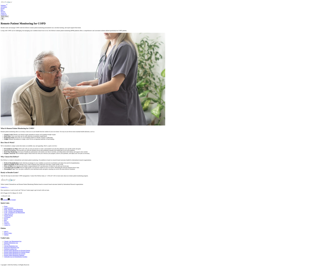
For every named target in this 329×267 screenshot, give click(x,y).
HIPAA (6, 231)
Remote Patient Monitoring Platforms (14, 255)
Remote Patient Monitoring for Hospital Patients (17, 250)
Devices (3, 11)
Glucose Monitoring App (11, 246)
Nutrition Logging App (10, 249)
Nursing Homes (8, 215)
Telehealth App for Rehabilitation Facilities (15, 256)
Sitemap (6, 234)
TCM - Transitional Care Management (14, 212)
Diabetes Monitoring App (11, 243)
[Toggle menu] (2, 18)
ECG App (7, 244)
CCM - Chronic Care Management (13, 211)
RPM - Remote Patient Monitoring (13, 209)
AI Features (4, 7)
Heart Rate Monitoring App (11, 247)
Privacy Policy (8, 233)
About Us (3, 13)
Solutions (3, 5)
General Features (8, 208)
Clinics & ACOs (8, 214)
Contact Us (4, 14)
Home (5, 206)
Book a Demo (4, 16)
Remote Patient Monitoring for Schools (14, 253)
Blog (2, 10)
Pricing (3, 8)
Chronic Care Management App (12, 241)
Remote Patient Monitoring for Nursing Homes (17, 252)
